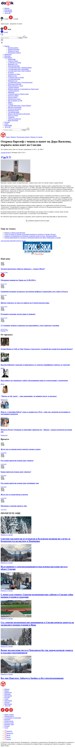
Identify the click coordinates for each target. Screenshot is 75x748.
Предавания (8, 10)
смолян (23, 241)
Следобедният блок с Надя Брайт (18, 69)
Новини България (13, 49)
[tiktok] (3, 711)
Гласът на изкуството (14, 109)
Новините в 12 (12, 81)
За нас (6, 727)
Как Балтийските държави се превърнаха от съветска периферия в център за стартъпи (35, 365)
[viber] (10, 158)
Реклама (7, 726)
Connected (11, 117)
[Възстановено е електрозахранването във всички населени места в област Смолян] (16, 561)
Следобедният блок (14, 79)
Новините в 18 (12, 64)
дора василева (5, 241)
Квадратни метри (13, 110)
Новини (6, 8)
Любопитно (8, 54)
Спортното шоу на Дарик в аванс (18, 94)
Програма (7, 56)
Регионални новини (14, 52)
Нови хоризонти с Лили (15, 85)
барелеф (12, 241)
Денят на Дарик (13, 61)
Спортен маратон (13, 90)
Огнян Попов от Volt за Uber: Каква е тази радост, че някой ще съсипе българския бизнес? (37, 349)
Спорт (6, 123)
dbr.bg (2, 352)
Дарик (8, 137)
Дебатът (10, 104)
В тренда (11, 72)
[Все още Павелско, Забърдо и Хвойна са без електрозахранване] (16, 672)
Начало (6, 691)
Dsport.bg (9, 731)
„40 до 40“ (7, 13)
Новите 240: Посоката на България (19, 114)
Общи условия (9, 714)
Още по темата (12, 97)
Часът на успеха (13, 115)
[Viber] (2, 155)
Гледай (5, 32)
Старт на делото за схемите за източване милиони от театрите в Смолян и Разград (30, 234)
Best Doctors (8, 704)
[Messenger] (4, 155)
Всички (3, 330)
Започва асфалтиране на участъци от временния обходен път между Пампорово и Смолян (32, 237)
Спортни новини (13, 87)
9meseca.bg (4, 400)
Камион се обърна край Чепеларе (14, 232)
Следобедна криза (13, 112)
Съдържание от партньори (12, 718)
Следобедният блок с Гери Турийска (19, 71)
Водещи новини (13, 47)
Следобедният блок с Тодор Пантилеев (20, 82)
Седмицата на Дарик (14, 62)
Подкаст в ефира (13, 95)
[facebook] (2, 158)
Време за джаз (12, 76)
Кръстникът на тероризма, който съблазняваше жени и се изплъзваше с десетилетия (34, 380)
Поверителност (9, 716)
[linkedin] (4, 158)
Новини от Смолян (36, 137)
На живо (7, 122)
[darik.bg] (7, 5)
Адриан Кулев (5, 152)
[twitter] (7, 158)
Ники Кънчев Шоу (14, 66)
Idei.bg (8, 735)
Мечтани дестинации (14, 107)
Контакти (7, 719)
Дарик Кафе (12, 59)
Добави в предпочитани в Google (38, 220)
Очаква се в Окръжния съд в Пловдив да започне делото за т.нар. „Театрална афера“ (30, 236)
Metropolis (11, 92)
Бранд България (13, 120)
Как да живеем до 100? (15, 100)
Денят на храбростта (14, 119)
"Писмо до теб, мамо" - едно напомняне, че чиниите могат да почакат (29, 396)
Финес (10, 102)
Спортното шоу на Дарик (16, 77)
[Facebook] (7, 155)
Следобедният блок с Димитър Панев (20, 67)
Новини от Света (13, 51)
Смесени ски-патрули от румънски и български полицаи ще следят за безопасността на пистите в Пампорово (35, 539)
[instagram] (11, 711)
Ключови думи (9, 724)
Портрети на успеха (14, 99)
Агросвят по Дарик (14, 74)
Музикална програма (14, 84)
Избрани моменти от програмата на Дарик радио (23, 89)
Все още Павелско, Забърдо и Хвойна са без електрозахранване (32, 678)
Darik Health (8, 11)
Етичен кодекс (8, 721)
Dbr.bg (8, 737)
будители (18, 241)
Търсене (7, 702)
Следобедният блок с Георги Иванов (19, 105)
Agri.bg (8, 739)
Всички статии (9, 722)
